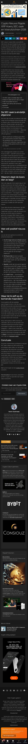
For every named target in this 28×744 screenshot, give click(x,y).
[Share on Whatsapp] (14, 38)
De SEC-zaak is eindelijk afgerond (12, 97)
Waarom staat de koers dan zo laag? (13, 99)
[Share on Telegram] (10, 38)
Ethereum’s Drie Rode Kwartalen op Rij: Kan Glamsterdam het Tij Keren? (8, 456)
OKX (4, 470)
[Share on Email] (21, 38)
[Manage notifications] (4, 740)
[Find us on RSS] (7, 690)
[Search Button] (26, 2)
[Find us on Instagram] (17, 690)
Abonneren (21, 393)
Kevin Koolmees (10, 33)
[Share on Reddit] (25, 38)
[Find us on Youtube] (4, 690)
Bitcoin (7, 614)
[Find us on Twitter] (10, 690)
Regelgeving (7, 398)
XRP (13, 398)
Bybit (4, 334)
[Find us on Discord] (24, 690)
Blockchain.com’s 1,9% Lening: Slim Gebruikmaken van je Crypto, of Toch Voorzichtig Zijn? (9, 447)
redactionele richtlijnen (20, 66)
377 (16, 451)
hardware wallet (14, 336)
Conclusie (5, 107)
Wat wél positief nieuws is (9, 101)
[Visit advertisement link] (14, 86)
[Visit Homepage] (14, 2)
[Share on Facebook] (17, 38)
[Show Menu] (2, 2)
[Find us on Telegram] (14, 690)
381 (15, 461)
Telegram (19, 431)
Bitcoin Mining (13, 560)
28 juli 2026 (18, 33)
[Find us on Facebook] (21, 690)
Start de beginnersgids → (9, 735)
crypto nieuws (20, 368)
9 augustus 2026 (6, 451)
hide (19, 94)
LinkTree (8, 429)
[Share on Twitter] (2, 38)
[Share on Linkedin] (6, 38)
